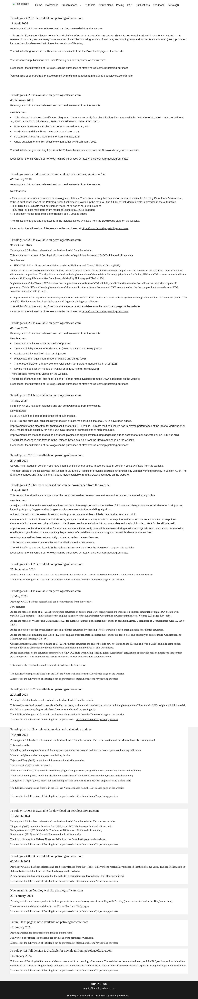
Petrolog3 (173, 5)
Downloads (51, 5)
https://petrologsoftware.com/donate (112, 75)
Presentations (69, 5)
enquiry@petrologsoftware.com (99, 988)
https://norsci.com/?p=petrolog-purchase (105, 67)
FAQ (129, 5)
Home (38, 5)
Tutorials (90, 5)
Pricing (120, 5)
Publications (143, 5)
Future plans (105, 5)
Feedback (158, 5)
